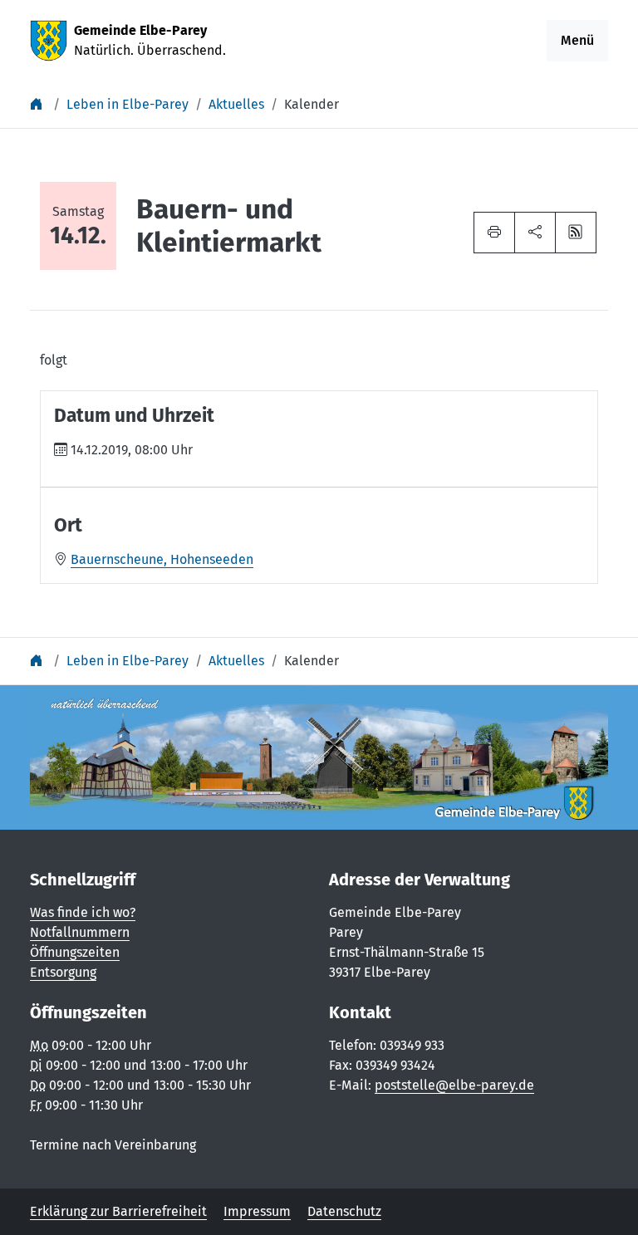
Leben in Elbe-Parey (127, 104)
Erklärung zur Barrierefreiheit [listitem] (118, 1211)
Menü (577, 40)
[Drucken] (494, 232)
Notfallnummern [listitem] (80, 932)
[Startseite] (38, 104)
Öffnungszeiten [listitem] (75, 952)
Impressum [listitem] (257, 1211)
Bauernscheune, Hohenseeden (162, 559)
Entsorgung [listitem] (63, 972)
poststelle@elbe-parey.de (454, 1085)
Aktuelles (236, 104)
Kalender (311, 104)
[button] (535, 232)
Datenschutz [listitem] (344, 1211)
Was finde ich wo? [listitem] (82, 912)
